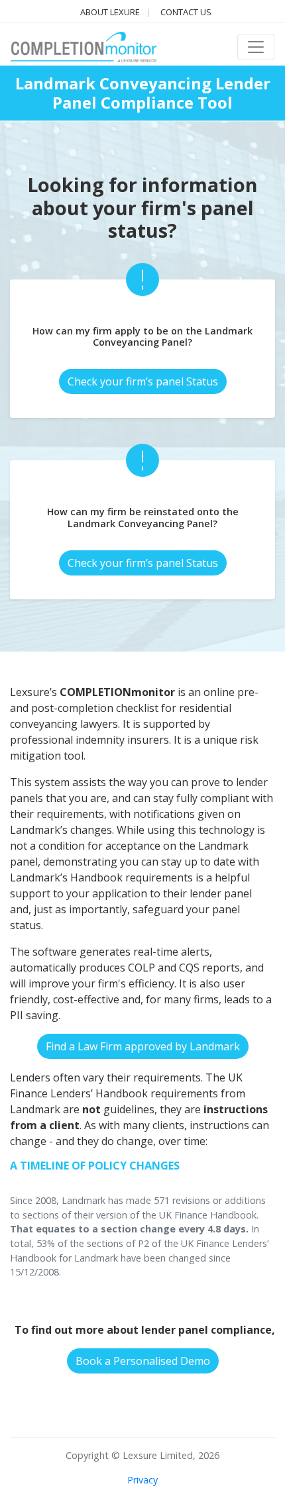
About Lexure (110, 12)
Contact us (185, 12)
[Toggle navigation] (255, 47)
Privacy (142, 1479)
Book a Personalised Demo (143, 1361)
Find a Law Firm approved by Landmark (143, 1046)
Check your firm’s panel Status (143, 381)
